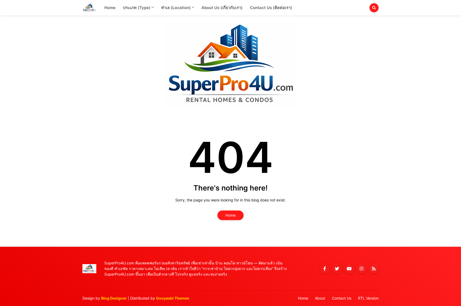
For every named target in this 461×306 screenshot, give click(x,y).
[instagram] (361, 268)
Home (230, 215)
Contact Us (341, 298)
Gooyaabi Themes (172, 298)
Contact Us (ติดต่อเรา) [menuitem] (271, 7)
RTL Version (368, 298)
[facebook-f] (324, 268)
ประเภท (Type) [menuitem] (136, 7)
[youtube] (349, 268)
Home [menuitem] (110, 7)
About (320, 298)
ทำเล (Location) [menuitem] (176, 7)
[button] (374, 7)
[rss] (374, 268)
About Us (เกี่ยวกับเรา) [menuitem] (222, 7)
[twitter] (337, 268)
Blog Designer (114, 298)
